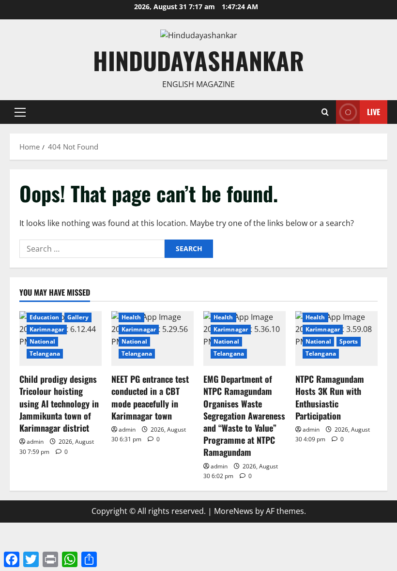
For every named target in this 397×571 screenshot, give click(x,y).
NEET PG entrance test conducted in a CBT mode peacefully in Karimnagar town (150, 397)
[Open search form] (325, 112)
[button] (20, 112)
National (42, 341)
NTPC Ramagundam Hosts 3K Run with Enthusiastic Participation (329, 397)
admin (35, 441)
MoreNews (233, 511)
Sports (348, 341)
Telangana (45, 353)
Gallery (78, 317)
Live (373, 112)
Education (44, 317)
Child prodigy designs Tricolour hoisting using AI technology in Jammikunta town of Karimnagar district (59, 403)
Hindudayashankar (198, 60)
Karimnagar (47, 329)
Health (131, 317)
